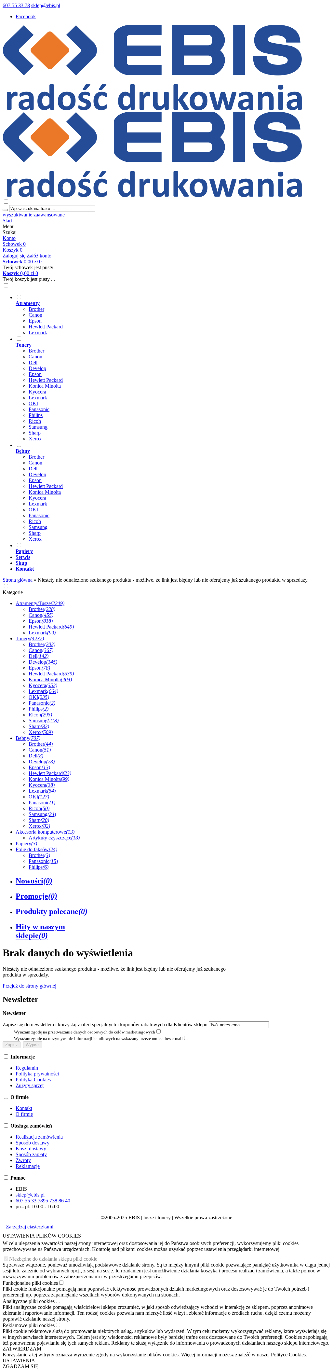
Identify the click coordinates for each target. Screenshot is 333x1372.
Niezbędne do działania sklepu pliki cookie (53, 1259)
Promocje (36, 896)
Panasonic (39, 409)
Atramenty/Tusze (40, 603)
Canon (35, 315)
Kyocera (37, 392)
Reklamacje (28, 1166)
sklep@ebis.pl (45, 5)
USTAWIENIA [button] (19, 1360)
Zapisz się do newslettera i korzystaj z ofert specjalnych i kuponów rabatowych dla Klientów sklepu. (106, 1024)
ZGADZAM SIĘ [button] (20, 1366)
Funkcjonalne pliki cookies (30, 1283)
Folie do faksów (36, 849)
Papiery (26, 843)
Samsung (38, 427)
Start (7, 220)
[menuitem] (173, 315)
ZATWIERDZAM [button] (22, 1348)
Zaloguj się (14, 255)
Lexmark (38, 332)
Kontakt (24, 1108)
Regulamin (27, 1068)
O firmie (24, 1114)
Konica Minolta (45, 386)
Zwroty (23, 1160)
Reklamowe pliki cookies (29, 1325)
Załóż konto (39, 255)
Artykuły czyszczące (54, 837)
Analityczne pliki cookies (29, 1301)
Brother (36, 309)
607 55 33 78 (16, 5)
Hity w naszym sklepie (40, 931)
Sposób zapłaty (31, 1154)
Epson (35, 321)
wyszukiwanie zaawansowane (34, 214)
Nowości (34, 881)
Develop (37, 368)
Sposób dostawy (32, 1142)
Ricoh (35, 421)
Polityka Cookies (33, 1079)
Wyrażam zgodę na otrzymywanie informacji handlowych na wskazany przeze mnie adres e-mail (98, 1038)
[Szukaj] (5, 210)
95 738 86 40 (56, 1200)
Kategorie (13, 592)
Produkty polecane (51, 911)
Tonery (30, 638)
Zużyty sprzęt (30, 1085)
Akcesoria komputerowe (45, 832)
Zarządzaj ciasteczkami (29, 1226)
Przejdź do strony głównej (29, 986)
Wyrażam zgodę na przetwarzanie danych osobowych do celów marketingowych (84, 1032)
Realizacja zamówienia (39, 1137)
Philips (36, 415)
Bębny (28, 738)
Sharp (35, 433)
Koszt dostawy (31, 1148)
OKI (33, 403)
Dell (33, 362)
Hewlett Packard (46, 326)
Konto (9, 238)
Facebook (26, 16)
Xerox (35, 438)
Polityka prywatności (37, 1073)
